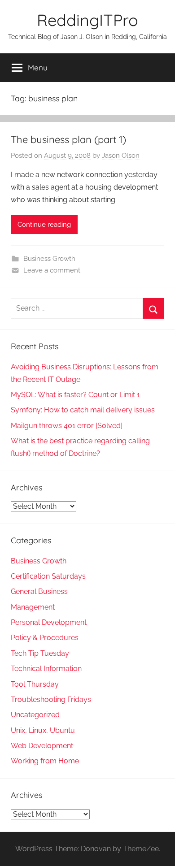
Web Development (42, 745)
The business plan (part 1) (68, 139)
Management (33, 607)
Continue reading (44, 225)
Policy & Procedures (45, 637)
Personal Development (49, 622)
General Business (39, 591)
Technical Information (46, 668)
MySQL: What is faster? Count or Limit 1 (75, 394)
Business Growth (49, 259)
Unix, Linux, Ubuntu (43, 730)
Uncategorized (35, 714)
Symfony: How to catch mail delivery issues (83, 410)
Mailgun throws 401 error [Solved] (66, 425)
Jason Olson (121, 156)
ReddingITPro (87, 20)
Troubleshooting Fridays (51, 699)
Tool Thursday (35, 684)
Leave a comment (51, 270)
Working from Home (45, 761)
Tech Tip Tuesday (40, 653)
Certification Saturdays (48, 576)
